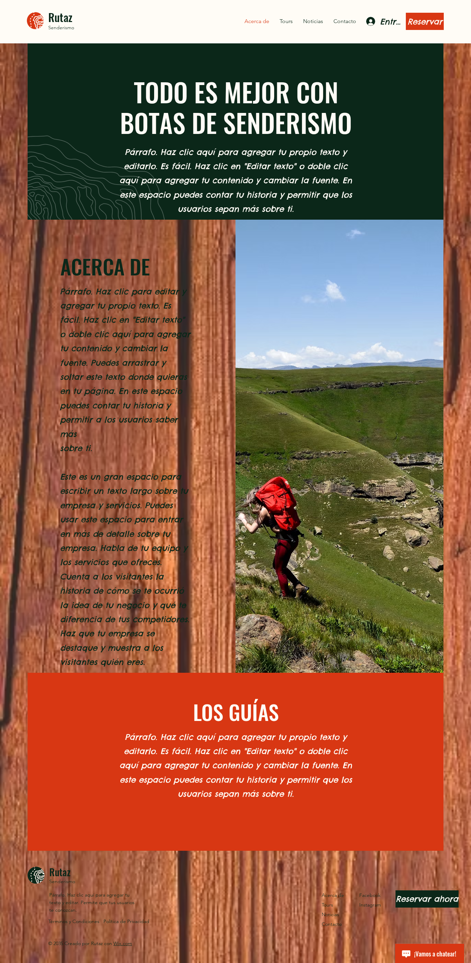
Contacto (332, 924)
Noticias (330, 914)
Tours (327, 905)
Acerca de (333, 895)
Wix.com (122, 943)
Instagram (370, 905)
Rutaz (60, 17)
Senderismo (61, 27)
